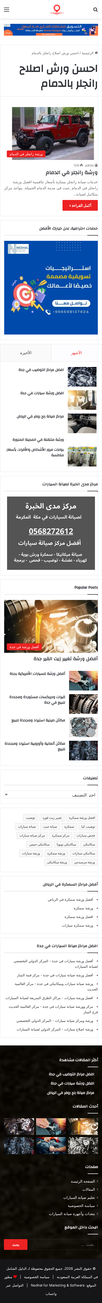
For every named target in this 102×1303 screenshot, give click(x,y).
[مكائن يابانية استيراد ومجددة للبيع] (83, 1145)
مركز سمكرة (60, 835)
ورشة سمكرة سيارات (77, 925)
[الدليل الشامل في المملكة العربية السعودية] (68, 9)
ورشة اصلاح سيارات (78, 1029)
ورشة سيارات (31, 853)
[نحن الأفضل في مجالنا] (51, 29)
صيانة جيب (50, 826)
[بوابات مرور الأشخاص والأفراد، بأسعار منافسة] (82, 456)
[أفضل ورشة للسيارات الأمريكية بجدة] (83, 681)
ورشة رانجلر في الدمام (72, 172)
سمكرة (69, 826)
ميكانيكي (89, 844)
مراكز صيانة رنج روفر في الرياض (40, 416)
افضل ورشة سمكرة (82, 818)
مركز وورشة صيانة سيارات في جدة (67, 1006)
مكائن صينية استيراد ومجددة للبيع (38, 720)
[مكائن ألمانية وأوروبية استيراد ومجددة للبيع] (83, 750)
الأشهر (76, 352)
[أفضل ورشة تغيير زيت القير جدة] (83, 1126)
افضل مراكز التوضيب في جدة (41, 369)
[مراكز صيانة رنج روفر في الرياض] (82, 423)
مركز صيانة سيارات (32, 835)
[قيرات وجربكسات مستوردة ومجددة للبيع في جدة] (83, 704)
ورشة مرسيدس (84, 862)
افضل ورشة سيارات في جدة (42, 393)
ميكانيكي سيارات (83, 853)
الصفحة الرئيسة (83, 1181)
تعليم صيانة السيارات (79, 1197)
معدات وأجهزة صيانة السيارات (72, 1214)
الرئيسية (88, 53)
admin (89, 165)
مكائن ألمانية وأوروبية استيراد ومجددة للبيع (35, 746)
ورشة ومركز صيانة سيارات (73, 1020)
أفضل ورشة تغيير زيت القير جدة (65, 658)
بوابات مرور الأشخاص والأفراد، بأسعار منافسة (35, 452)
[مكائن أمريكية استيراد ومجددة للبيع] (19, 1126)
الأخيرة (25, 352)
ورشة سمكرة (56, 853)
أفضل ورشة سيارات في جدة (72, 961)
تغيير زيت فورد (52, 818)
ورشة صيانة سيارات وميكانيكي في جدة (64, 984)
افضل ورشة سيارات (78, 998)
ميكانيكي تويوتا (66, 844)
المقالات (88, 1189)
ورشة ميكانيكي (57, 862)
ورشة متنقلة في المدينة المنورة (38, 439)
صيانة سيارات (27, 826)
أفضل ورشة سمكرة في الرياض (70, 899)
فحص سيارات (86, 835)
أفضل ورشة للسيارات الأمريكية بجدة (37, 673)
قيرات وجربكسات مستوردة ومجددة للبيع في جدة (37, 700)
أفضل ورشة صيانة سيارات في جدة (67, 975)
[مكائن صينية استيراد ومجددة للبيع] (83, 727)
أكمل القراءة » (80, 205)
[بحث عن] (95, 11)
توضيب (30, 818)
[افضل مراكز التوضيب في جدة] (82, 377)
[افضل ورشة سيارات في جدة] (82, 400)
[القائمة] (6, 11)
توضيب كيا (88, 826)
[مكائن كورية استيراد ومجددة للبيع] (51, 1145)
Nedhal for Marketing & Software (57, 1285)
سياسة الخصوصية (81, 1206)
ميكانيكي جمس (39, 844)
